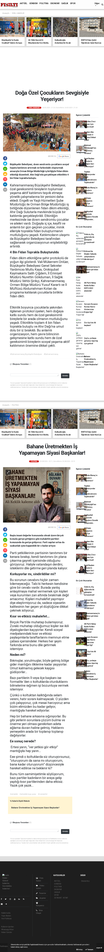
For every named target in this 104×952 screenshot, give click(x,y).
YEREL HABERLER (18, 13)
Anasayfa (6, 13)
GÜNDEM (33, 3)
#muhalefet (42, 794)
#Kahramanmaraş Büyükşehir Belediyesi (26, 354)
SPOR (72, 3)
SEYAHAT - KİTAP (61, 898)
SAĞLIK (64, 3)
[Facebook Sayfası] (2, 899)
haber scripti (5, 949)
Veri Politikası (6, 919)
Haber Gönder (6, 932)
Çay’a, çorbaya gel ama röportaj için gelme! (91, 341)
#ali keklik (14, 794)
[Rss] (24, 899)
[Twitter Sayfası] (6, 899)
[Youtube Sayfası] (16, 899)
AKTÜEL (23, 3)
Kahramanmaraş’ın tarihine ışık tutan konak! (92, 269)
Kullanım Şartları (7, 927)
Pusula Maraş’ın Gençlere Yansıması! (90, 190)
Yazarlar (42, 893)
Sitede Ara (85, 881)
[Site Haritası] (3, 904)
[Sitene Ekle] (7, 904)
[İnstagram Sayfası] (11, 899)
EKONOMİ (54, 3)
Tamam (90, 949)
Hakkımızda (5, 913)
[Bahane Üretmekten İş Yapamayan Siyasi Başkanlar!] (36, 495)
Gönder (65, 376)
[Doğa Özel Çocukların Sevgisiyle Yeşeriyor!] (36, 132)
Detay (80, 949)
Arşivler (42, 898)
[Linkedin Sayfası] (20, 899)
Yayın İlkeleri (6, 916)
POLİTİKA (43, 3)
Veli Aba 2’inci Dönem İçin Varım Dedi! (89, 124)
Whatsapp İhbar (7, 929)
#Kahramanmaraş (51, 354)
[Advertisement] (53, 68)
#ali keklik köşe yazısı (28, 794)
